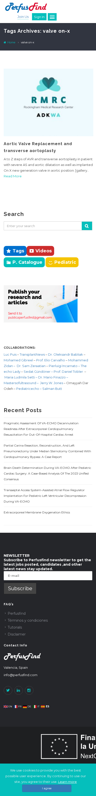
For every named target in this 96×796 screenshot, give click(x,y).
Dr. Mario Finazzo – (53, 377)
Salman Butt (52, 389)
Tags (18, 251)
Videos (43, 251)
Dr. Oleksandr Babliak (65, 354)
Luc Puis (10, 354)
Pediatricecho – (29, 389)
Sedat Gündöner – (39, 371)
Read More (13, 176)
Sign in (39, 17)
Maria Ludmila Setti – (21, 377)
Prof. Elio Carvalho (50, 360)
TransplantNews (32, 354)
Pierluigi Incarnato (63, 366)
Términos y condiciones (28, 620)
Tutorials (15, 627)
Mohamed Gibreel (18, 360)
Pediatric (65, 262)
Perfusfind (17, 613)
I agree (46, 788)
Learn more (67, 782)
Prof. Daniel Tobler (69, 371)
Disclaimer (17, 634)
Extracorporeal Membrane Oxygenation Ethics (37, 512)
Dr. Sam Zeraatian (31, 366)
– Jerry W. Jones (50, 383)
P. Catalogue (27, 262)
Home (11, 42)
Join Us (23, 17)
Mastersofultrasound (20, 383)
